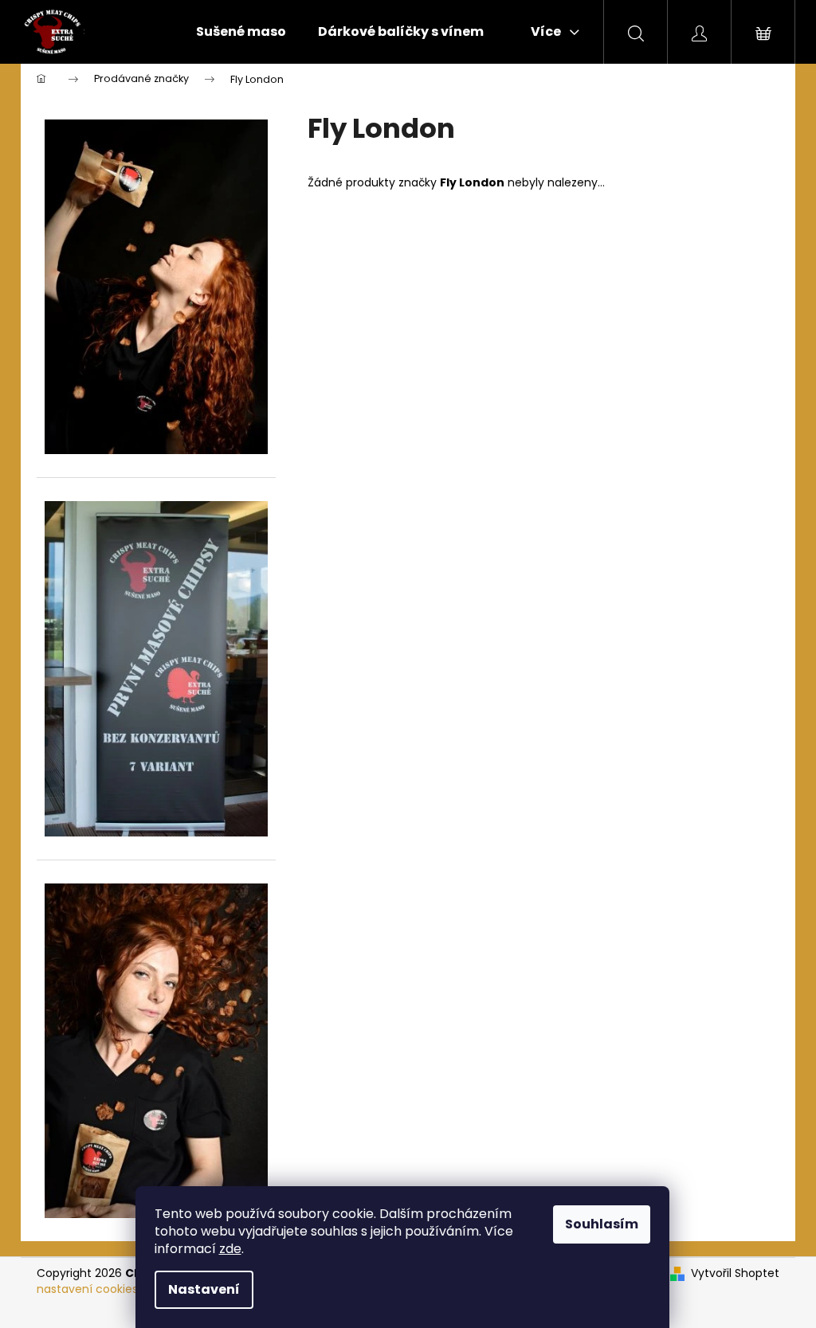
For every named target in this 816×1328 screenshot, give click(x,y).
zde (230, 1249)
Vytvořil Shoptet (735, 1273)
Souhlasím (601, 1224)
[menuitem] (241, 32)
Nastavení (204, 1289)
